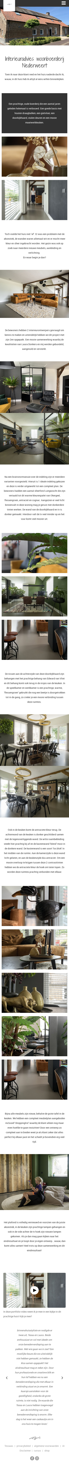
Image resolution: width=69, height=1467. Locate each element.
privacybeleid (24, 1445)
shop (47, 1450)
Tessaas (9, 1445)
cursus (38, 1450)
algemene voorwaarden (47, 1445)
